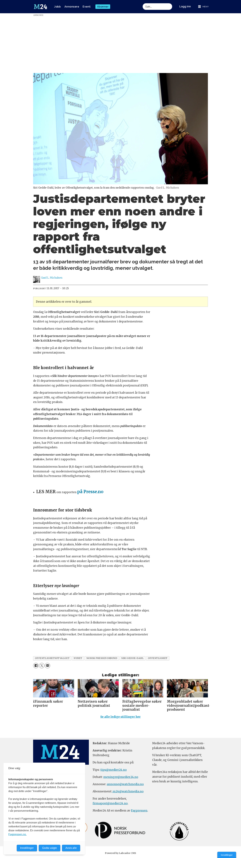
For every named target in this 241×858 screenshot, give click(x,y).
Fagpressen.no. (17, 834)
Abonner (103, 6)
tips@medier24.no (113, 770)
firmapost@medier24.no (110, 803)
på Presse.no (90, 491)
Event (87, 6)
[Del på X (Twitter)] (41, 665)
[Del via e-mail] (47, 665)
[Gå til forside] (40, 6)
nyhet (78, 658)
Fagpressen (139, 810)
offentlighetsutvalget (52, 658)
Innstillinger (227, 855)
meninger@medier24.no (120, 777)
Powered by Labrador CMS (120, 853)
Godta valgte (49, 848)
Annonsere (71, 6)
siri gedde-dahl (132, 658)
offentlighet (158, 658)
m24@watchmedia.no (128, 791)
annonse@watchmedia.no (125, 784)
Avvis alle (71, 848)
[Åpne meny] (203, 6)
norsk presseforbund (101, 658)
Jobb (57, 6)
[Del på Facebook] (36, 665)
